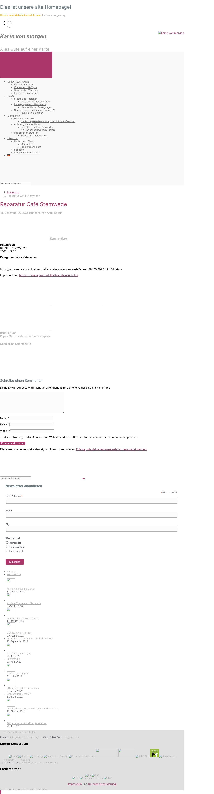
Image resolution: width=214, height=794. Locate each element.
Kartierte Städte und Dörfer (21, 588)
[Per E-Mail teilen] (25, 329)
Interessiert (15, 542)
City (8, 524)
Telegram (24, 759)
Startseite (13, 192)
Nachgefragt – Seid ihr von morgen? (34, 110)
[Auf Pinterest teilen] (127, 303)
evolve (2, 789)
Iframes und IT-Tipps (25, 87)
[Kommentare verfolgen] (25, 374)
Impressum (75, 784)
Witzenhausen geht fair (19, 694)
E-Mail (4, 424)
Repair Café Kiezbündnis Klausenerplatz (25, 336)
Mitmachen (13, 115)
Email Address (14, 496)
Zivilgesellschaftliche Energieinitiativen (27, 723)
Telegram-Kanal (72, 737)
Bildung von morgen (32, 112)
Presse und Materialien (26, 152)
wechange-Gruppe (13, 732)
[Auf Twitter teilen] (25, 303)
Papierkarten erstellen (26, 132)
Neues (11, 95)
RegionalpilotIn (17, 547)
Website (5, 430)
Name (4, 418)
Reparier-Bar (8, 332)
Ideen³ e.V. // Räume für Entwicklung (39, 762)
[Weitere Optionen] (76, 329)
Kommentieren (59, 238)
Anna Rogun (54, 212)
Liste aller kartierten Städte (35, 101)
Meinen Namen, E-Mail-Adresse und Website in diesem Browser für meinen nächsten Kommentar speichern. (71, 437)
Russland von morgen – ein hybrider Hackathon (32, 708)
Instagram (9, 759)
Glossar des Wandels (26, 90)
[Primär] (26, 65)
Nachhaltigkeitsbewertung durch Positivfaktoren (48, 121)
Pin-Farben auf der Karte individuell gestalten (30, 638)
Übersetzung (13, 659)
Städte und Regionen (25, 98)
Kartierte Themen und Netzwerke (24, 603)
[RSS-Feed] (9, 21)
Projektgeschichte (31, 146)
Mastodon (30, 732)
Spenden (19, 149)
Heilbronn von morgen (19, 653)
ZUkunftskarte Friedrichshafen (23, 688)
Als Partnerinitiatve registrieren (38, 129)
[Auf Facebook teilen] (76, 303)
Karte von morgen (23, 36)
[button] (0, 792)
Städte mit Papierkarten (34, 135)
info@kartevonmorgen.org (24, 737)
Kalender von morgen (26, 93)
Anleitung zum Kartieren (27, 124)
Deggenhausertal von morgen (22, 618)
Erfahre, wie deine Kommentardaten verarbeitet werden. (111, 449)
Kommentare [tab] (14, 574)
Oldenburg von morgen (19, 632)
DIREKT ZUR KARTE (18, 81)
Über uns (12, 138)
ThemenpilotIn (16, 551)
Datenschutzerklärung (102, 784)
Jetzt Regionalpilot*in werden (37, 127)
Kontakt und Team (24, 141)
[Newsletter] (9, 24)
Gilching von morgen (18, 673)
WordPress (42, 789)
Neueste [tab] (11, 571)
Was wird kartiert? (24, 118)
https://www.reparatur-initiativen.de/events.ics (48, 275)
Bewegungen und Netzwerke (30, 104)
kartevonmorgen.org (54, 15)
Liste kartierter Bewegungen (36, 107)
